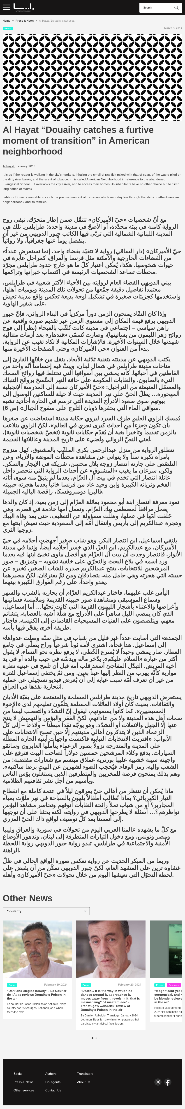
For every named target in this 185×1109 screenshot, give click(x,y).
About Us (83, 1082)
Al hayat (8, 166)
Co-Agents (52, 1082)
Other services (24, 1090)
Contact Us (53, 1090)
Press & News (25, 20)
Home (6, 20)
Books (18, 1073)
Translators (85, 1073)
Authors (50, 1073)
